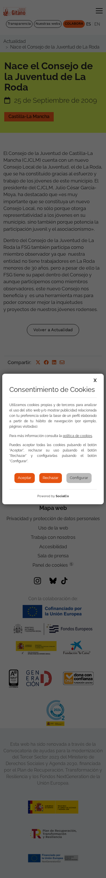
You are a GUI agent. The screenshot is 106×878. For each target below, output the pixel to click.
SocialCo (62, 496)
